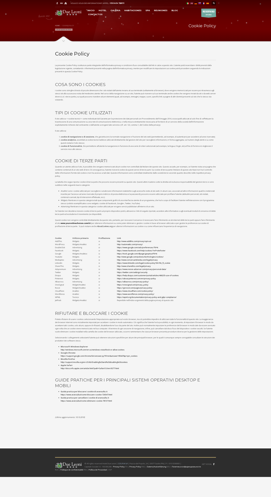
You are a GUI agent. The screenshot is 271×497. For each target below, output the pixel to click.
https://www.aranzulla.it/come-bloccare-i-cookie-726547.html (86, 394)
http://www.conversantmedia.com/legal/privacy (137, 260)
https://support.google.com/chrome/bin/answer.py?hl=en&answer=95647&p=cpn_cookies (99, 356)
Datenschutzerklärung (156, 466)
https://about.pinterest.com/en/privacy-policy (136, 278)
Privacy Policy (119, 466)
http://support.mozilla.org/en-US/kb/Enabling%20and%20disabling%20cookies (94, 362)
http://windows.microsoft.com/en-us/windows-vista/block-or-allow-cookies (92, 349)
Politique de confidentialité (71, 469)
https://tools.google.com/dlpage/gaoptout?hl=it (137, 253)
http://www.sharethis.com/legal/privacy (134, 266)
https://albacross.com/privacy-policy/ (133, 281)
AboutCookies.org (104, 226)
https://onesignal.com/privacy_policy (132, 284)
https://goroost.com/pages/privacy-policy (134, 288)
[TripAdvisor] (61, 3)
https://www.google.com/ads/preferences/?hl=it (138, 247)
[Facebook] (57, 3)
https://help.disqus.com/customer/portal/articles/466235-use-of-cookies (148, 275)
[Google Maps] (66, 3)
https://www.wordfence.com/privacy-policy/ (135, 294)
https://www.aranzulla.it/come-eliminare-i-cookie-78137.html (86, 401)
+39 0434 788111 (117, 3)
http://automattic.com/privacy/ (130, 244)
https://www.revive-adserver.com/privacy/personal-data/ (141, 269)
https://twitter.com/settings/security (132, 272)
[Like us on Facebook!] (214, 464)
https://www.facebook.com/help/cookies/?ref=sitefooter (141, 250)
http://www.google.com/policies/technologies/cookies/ (140, 256)
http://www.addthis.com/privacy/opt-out (134, 241)
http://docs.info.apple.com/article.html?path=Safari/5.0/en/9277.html (90, 368)
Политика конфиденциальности (186, 466)
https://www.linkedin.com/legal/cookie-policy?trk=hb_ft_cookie (143, 263)
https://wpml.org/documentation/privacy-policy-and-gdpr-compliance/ (147, 297)
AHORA (209, 13)
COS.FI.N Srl (123, 463)
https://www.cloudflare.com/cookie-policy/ (135, 291)
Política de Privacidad (98, 469)
